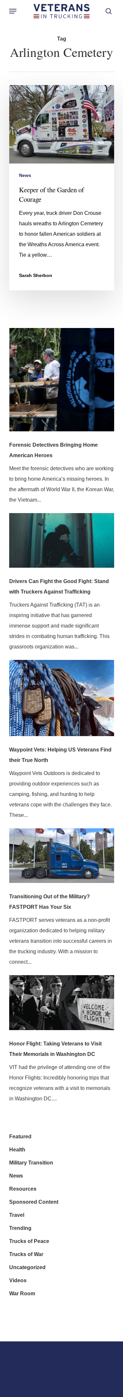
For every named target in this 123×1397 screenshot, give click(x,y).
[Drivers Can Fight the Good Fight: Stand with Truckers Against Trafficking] (61, 545)
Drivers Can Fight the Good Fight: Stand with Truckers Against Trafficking (59, 586)
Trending (20, 1228)
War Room (22, 1293)
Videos (18, 1280)
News (25, 175)
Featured (20, 1136)
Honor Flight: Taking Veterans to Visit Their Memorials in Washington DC (55, 1049)
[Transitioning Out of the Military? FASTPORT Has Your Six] (61, 860)
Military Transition (31, 1162)
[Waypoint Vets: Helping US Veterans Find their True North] (61, 702)
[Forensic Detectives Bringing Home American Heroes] (61, 384)
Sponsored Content (33, 1202)
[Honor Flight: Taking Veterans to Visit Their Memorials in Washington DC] (61, 1007)
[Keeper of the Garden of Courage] (61, 187)
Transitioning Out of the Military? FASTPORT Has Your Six (49, 902)
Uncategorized (27, 1267)
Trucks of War (26, 1254)
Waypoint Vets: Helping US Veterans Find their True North (60, 755)
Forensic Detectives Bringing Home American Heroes (53, 450)
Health (17, 1149)
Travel (16, 1215)
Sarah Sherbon (35, 275)
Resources (22, 1189)
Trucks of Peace (29, 1241)
